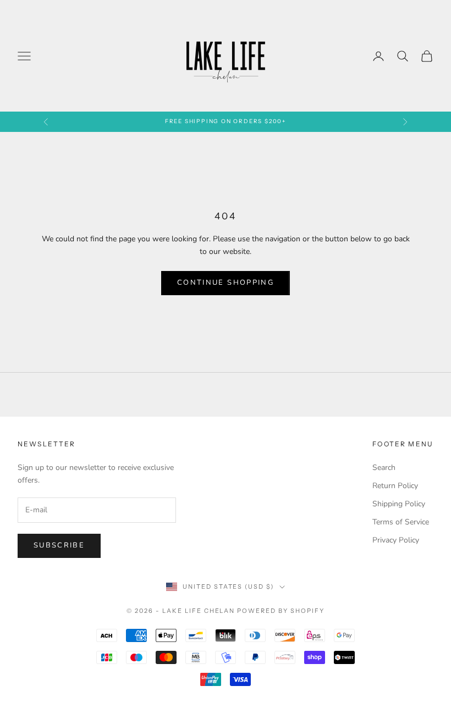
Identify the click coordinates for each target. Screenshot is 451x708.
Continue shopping (225, 282)
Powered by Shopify (280, 611)
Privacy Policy (395, 540)
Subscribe (59, 545)
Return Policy (395, 485)
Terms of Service (400, 522)
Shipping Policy (398, 504)
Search (383, 467)
